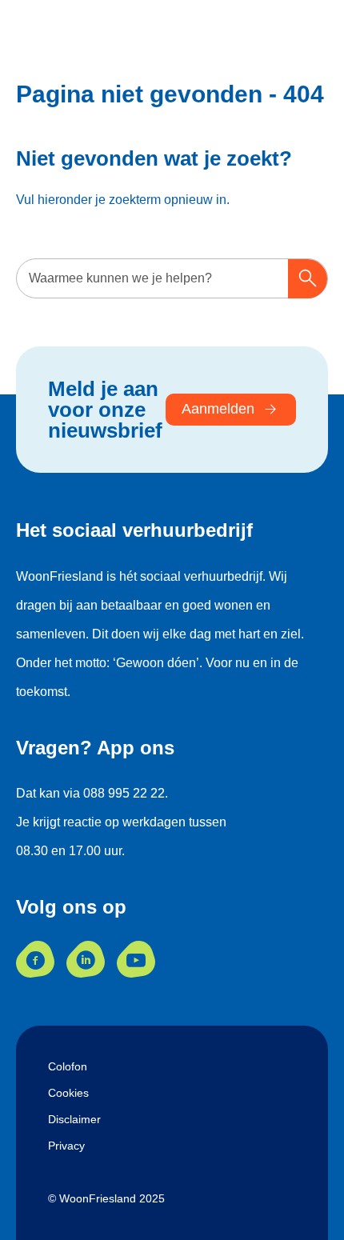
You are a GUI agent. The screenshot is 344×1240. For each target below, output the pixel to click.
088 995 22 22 (124, 793)
